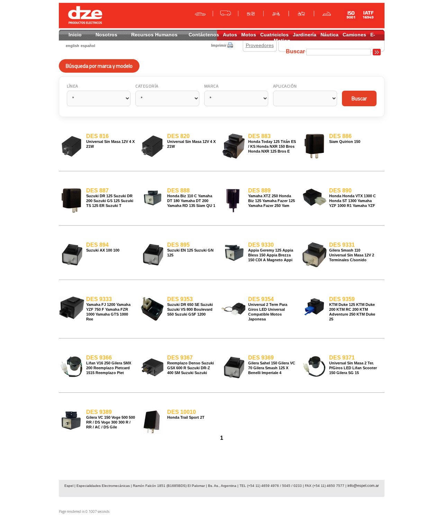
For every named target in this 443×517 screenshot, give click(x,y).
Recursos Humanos (154, 34)
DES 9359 (342, 299)
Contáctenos (204, 34)
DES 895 (178, 245)
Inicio (75, 34)
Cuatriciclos (274, 34)
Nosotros (106, 34)
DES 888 (178, 190)
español (88, 46)
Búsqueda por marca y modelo (99, 66)
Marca (211, 86)
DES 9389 (99, 412)
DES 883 (259, 136)
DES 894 (97, 245)
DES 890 (340, 190)
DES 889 (259, 190)
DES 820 (178, 136)
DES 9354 (261, 299)
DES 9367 (180, 358)
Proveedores (260, 45)
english (72, 46)
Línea (72, 86)
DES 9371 (342, 358)
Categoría (146, 86)
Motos (248, 34)
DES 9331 (342, 245)
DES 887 (97, 190)
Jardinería (304, 34)
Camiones (354, 34)
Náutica (329, 34)
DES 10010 (181, 412)
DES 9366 (99, 358)
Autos (230, 34)
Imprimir (218, 45)
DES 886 (340, 136)
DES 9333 (99, 299)
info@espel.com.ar (363, 485)
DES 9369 (261, 358)
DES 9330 (261, 245)
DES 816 (97, 136)
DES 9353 (180, 299)
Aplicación (285, 86)
